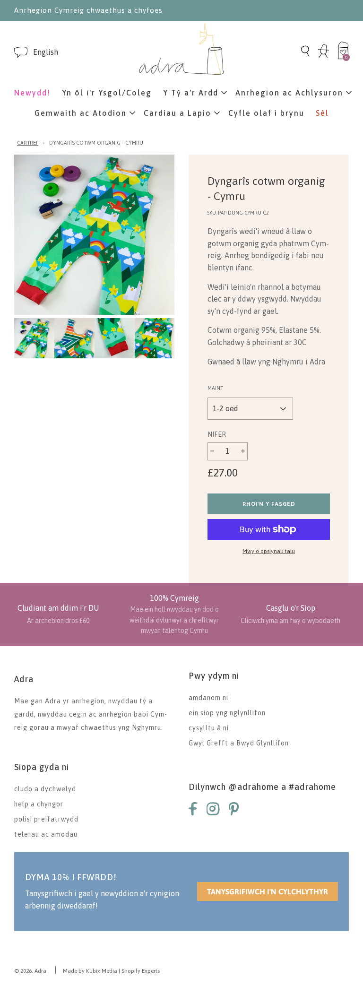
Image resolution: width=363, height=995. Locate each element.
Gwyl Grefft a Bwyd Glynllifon (239, 743)
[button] (45, 52)
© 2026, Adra (30, 971)
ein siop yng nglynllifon (227, 713)
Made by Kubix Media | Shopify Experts (111, 971)
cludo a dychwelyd (45, 789)
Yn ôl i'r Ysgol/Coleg (107, 92)
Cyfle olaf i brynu (266, 113)
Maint (215, 388)
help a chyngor (38, 804)
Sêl (322, 113)
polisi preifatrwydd (46, 819)
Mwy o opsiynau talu (268, 551)
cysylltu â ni (209, 728)
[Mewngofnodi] (323, 56)
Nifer (216, 434)
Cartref (27, 143)
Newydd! (32, 92)
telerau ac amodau (46, 834)
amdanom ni (208, 697)
